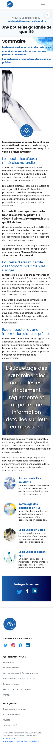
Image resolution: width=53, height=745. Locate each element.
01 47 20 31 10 (9, 738)
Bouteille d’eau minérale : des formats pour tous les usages (24, 53)
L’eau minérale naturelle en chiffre (19, 678)
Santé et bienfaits (11, 725)
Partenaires (8, 662)
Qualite (6, 720)
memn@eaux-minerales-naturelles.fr (21, 741)
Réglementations (11, 684)
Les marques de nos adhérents (18, 689)
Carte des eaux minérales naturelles (20, 673)
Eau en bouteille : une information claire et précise (26, 60)
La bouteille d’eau (11, 714)
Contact (7, 695)
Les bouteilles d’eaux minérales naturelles (26, 47)
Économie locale (11, 667)
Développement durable (14, 709)
